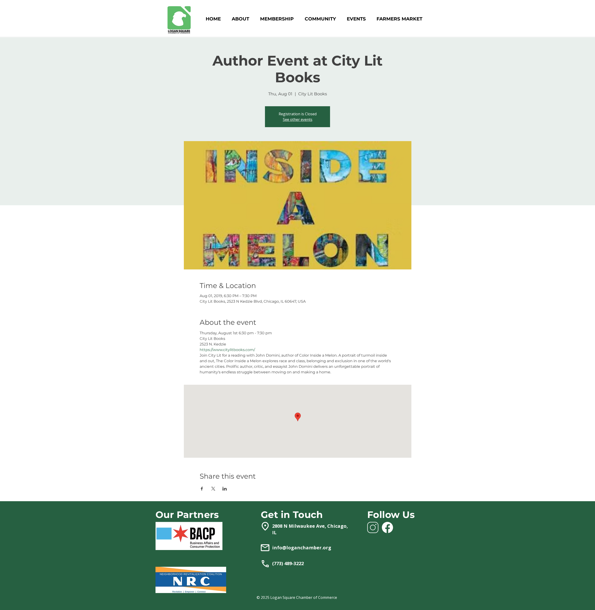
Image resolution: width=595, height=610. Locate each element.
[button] (277, 19)
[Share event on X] (213, 489)
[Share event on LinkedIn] (224, 489)
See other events (297, 119)
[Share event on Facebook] (202, 489)
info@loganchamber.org (301, 547)
